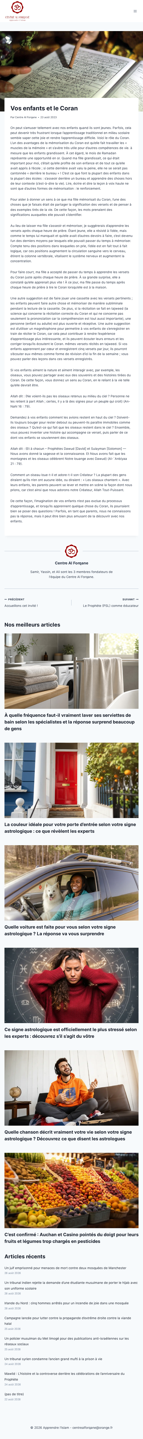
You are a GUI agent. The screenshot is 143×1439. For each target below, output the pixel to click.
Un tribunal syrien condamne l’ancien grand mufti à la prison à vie (53, 1359)
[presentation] (71, 671)
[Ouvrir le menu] (135, 11)
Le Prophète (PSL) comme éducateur (111, 603)
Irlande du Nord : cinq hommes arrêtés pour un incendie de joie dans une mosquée (66, 1303)
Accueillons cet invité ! (21, 603)
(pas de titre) (14, 1394)
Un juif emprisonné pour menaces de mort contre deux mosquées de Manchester (65, 1268)
